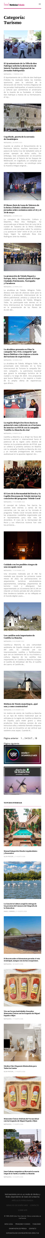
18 (36, 738)
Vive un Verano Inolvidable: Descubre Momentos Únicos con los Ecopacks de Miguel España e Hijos (22, 1013)
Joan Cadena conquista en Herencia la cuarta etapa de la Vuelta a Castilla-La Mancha (21, 1172)
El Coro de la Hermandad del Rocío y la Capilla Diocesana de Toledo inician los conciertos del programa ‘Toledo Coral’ (22, 496)
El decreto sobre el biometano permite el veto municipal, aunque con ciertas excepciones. (22, 960)
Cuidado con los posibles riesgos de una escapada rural (20, 565)
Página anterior (11, 738)
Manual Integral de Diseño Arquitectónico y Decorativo (20, 852)
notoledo (7, 74)
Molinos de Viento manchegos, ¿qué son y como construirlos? (21, 705)
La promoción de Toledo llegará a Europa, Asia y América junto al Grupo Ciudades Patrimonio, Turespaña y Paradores (22, 279)
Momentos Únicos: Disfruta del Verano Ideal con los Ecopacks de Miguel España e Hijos (21, 1120)
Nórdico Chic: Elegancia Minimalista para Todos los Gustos (20, 1067)
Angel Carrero (9, 911)
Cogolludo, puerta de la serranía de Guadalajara (19, 138)
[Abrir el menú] (39, 4)
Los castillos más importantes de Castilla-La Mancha (19, 636)
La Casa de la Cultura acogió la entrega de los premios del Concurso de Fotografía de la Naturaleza (20, 906)
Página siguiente (11, 743)
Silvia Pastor (8, 856)
